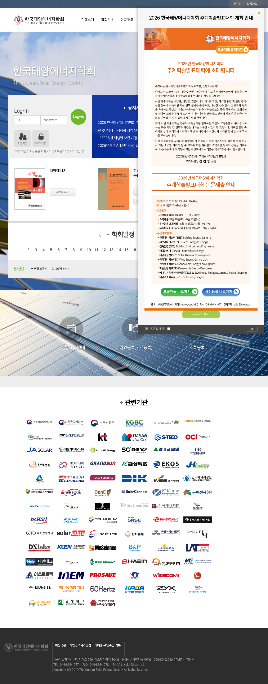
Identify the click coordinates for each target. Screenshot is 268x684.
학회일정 (123, 234)
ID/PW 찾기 (41, 143)
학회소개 (87, 20)
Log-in (78, 117)
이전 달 (99, 235)
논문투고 (127, 20)
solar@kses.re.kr (135, 664)
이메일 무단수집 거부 (107, 645)
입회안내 (107, 20)
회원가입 (252, 4)
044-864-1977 (69, 664)
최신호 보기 (62, 191)
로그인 (237, 4)
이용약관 (60, 645)
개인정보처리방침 (80, 645)
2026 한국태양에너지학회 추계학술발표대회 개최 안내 (136, 123)
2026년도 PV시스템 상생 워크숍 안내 (125, 146)
